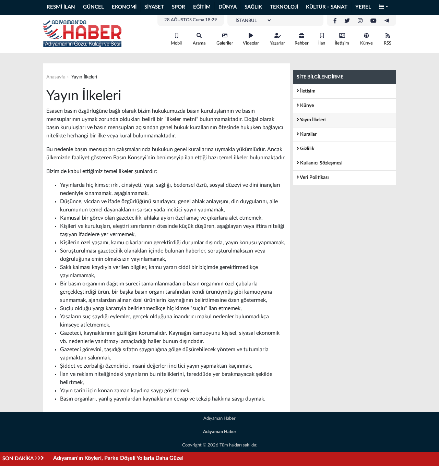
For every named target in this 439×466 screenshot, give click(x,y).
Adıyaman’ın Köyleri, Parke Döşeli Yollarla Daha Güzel (118, 458)
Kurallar (308, 134)
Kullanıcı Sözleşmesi (321, 163)
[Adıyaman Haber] (82, 33)
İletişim (342, 43)
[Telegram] (387, 21)
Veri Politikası (314, 177)
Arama (199, 43)
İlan (321, 43)
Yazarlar (277, 43)
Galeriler (224, 43)
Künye (366, 43)
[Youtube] (373, 21)
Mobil (176, 43)
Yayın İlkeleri (312, 120)
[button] (383, 7)
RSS (387, 43)
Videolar (251, 43)
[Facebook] (335, 21)
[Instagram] (360, 21)
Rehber (302, 43)
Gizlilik (306, 148)
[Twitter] (347, 21)
